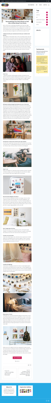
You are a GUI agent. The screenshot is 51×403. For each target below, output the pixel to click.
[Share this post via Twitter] (28, 365)
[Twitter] (49, 1)
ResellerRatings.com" (40, 54)
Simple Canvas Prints (6, 322)
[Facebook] (47, 1)
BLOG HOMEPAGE (31, 4)
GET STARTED (17, 357)
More (43, 61)
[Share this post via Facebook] (30, 365)
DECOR (40, 4)
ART (36, 4)
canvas (9, 205)
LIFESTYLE (45, 4)
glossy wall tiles (13, 205)
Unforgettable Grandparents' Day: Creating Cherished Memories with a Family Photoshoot (19, 1)
